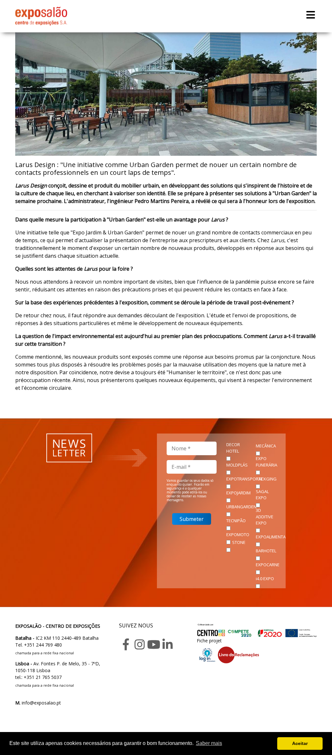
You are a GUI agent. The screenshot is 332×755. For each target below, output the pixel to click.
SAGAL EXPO (262, 495)
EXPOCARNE (267, 565)
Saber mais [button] (209, 743)
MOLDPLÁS (237, 465)
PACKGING (266, 479)
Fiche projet (209, 640)
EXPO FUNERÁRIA (266, 462)
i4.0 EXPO (265, 578)
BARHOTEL (266, 551)
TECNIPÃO (236, 521)
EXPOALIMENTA (271, 537)
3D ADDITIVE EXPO (264, 516)
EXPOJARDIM (238, 493)
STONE (238, 542)
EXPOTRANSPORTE (244, 479)
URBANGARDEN (241, 507)
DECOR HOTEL (233, 448)
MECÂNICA (266, 446)
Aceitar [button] (300, 743)
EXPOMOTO (237, 534)
